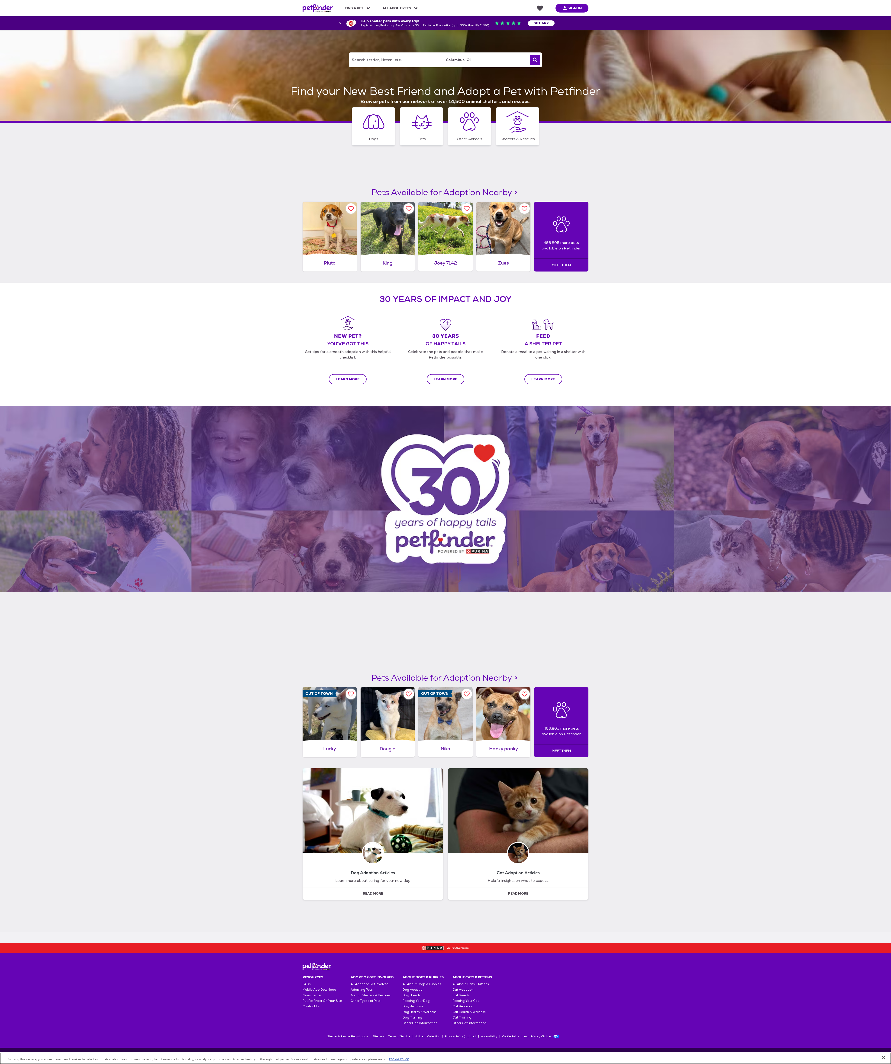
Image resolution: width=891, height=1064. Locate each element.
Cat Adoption (463, 990)
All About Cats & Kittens (470, 984)
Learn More (348, 379)
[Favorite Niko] (467, 694)
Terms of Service (399, 1036)
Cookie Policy (510, 1036)
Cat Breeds (461, 995)
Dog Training (412, 1017)
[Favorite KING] (409, 208)
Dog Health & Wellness (419, 1012)
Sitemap (378, 1036)
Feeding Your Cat (465, 1001)
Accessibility (489, 1036)
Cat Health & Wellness (469, 1012)
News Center (312, 995)
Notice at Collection (427, 1036)
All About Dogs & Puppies (422, 984)
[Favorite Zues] (524, 208)
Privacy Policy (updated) (460, 1036)
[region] (445, 1058)
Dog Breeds (411, 995)
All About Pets (396, 8)
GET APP (541, 23)
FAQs (307, 984)
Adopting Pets (362, 990)
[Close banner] (340, 23)
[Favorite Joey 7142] (467, 208)
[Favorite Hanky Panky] (524, 694)
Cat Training (461, 1017)
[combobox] (485, 60)
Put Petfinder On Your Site (322, 1001)
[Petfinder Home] (318, 8)
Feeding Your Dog (416, 1001)
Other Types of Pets (366, 1001)
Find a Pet (354, 8)
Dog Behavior (413, 1006)
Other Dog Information (420, 1023)
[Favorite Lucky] (351, 694)
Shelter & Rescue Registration (347, 1036)
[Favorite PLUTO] (351, 208)
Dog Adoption (413, 990)
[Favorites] (540, 8)
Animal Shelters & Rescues (371, 995)
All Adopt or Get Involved (369, 984)
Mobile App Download (319, 990)
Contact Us (311, 1006)
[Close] (883, 1058)
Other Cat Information (469, 1023)
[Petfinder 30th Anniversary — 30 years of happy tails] (445, 499)
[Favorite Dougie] (409, 694)
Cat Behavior (462, 1006)
